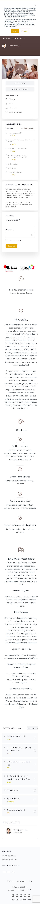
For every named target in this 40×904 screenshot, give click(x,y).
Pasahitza (10, 230)
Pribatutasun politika (9, 872)
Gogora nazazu (15, 240)
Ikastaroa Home (10, 128)
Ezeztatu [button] (24, 31)
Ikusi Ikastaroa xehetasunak (12, 38)
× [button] (35, 4)
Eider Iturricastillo (21, 830)
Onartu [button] (15, 31)
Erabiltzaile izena (13, 220)
